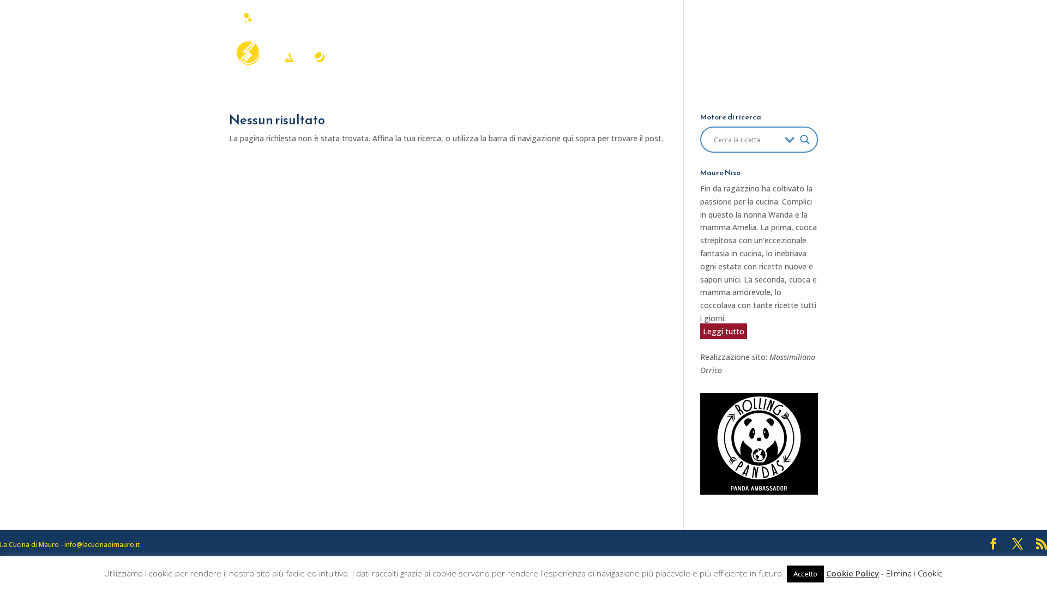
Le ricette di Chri (783, 43)
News (722, 43)
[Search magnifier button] (805, 139)
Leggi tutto (723, 331)
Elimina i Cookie (914, 573)
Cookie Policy (852, 573)
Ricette (592, 43)
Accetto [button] (805, 574)
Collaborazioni (664, 43)
